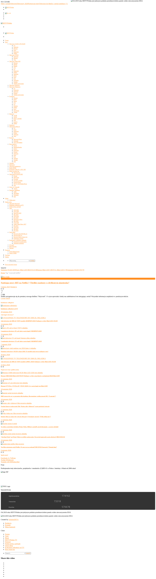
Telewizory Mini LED (14, 61)
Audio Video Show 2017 (20, 224)
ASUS (15, 117)
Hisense (16, 48)
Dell (15, 120)
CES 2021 (16, 210)
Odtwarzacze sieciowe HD (16, 174)
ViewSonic (16, 110)
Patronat (11, 248)
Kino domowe (13, 144)
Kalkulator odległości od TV (16, 205)
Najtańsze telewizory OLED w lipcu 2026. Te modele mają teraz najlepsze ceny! (24, 351)
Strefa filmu (12, 232)
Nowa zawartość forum (11, 264)
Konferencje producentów (20, 242)
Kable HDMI (12, 168)
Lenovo (15, 122)
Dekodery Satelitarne (14, 190)
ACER (15, 115)
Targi (10, 208)
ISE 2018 (16, 221)
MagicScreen (17, 172)
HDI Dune (16, 177)
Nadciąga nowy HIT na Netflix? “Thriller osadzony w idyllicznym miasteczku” (35, 283)
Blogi (7, 538)
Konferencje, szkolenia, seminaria (17, 240)
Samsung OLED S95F (8, 270)
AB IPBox (16, 193)
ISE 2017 (16, 229)
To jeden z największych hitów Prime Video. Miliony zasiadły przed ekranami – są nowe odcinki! (29, 427)
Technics (16, 158)
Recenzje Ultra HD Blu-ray (20, 234)
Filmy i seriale (5, 4)
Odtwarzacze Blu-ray (14, 126)
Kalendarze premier (18, 238)
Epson (15, 101)
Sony (15, 50)
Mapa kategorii (10, 527)
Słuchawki (12, 165)
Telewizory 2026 (22, 4)
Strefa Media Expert (14, 251)
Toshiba (16, 82)
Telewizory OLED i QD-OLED (17, 44)
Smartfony (12, 125)
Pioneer (15, 93)
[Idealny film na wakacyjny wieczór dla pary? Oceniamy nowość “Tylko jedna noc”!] (14, 413)
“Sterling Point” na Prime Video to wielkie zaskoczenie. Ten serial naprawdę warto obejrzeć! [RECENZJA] (33, 437)
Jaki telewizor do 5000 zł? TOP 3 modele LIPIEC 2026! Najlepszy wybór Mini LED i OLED (28, 361)
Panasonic (16, 52)
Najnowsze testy (33, 4)
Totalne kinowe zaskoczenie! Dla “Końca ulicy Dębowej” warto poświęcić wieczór (25, 406)
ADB (15, 192)
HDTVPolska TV (11, 540)
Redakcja (14, 287)
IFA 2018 (16, 218)
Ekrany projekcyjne (14, 171)
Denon (15, 145)
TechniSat (16, 80)
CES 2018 (16, 222)
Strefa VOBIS (13, 253)
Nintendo (16, 141)
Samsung (16, 47)
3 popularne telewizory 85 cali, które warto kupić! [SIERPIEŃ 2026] (21, 331)
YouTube (7, 255)
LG (14, 45)
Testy (6, 42)
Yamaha (16, 160)
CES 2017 (16, 227)
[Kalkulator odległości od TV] (9, 305)
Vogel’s (15, 188)
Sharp (15, 75)
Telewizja (13, 4)
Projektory (12, 96)
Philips (15, 53)
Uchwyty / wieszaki (14, 187)
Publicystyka (8, 202)
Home (3, 273)
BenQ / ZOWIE (18, 118)
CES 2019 (16, 216)
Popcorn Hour (17, 182)
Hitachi (15, 64)
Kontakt (8, 525)
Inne (15, 161)
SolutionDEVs (13, 519)
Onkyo (15, 149)
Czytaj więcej (5, 298)
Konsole (11, 137)
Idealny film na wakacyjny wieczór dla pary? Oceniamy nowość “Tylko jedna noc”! (26, 416)
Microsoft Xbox (18, 139)
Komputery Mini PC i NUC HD (17, 169)
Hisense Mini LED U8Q (45, 270)
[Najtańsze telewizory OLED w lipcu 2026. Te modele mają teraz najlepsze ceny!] (18, 348)
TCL (15, 60)
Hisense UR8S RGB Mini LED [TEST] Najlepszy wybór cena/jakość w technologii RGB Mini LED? (30, 376)
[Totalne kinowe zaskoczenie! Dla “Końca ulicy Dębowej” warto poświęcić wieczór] (16, 403)
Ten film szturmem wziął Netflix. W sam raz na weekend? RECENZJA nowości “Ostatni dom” (29, 447)
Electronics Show (18, 219)
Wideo (6, 198)
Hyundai (16, 179)
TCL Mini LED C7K (60, 270)
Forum (6, 40)
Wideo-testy (12, 200)
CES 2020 (16, 211)
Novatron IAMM (18, 180)
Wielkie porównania (19, 83)
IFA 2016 (16, 230)
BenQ (15, 99)
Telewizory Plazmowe (14, 87)
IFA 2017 (16, 226)
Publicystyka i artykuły (15, 207)
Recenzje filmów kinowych (20, 237)
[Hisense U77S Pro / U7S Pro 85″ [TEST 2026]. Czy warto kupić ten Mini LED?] (14, 383)
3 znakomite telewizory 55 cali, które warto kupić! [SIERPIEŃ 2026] (21, 341)
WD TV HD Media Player (20, 184)
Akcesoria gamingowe (15, 166)
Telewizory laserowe (14, 85)
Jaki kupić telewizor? (14, 203)
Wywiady (11, 245)
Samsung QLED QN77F (75, 270)
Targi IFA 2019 (17, 213)
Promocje (7, 250)
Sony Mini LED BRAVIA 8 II (26, 270)
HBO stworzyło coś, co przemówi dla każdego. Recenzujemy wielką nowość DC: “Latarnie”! (28, 396)
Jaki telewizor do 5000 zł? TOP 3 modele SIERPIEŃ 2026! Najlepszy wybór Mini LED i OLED (29, 321)
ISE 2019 (16, 214)
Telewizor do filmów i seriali (48, 4)
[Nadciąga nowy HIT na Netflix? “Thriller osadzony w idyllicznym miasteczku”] (5, 277)
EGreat (15, 176)
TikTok (7, 257)
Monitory (11, 114)
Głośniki (11, 163)
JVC (15, 68)
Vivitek (15, 112)
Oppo (15, 130)
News (3, 279)
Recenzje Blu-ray (18, 235)
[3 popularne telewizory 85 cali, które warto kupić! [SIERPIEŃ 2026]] (14, 328)
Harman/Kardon (18, 147)
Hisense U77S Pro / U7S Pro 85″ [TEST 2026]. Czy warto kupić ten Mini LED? (24, 386)
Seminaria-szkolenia (19, 243)
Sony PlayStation (18, 142)
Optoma (16, 106)
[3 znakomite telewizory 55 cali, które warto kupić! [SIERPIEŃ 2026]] (18, 338)
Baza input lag (12, 246)
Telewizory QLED (14, 55)
